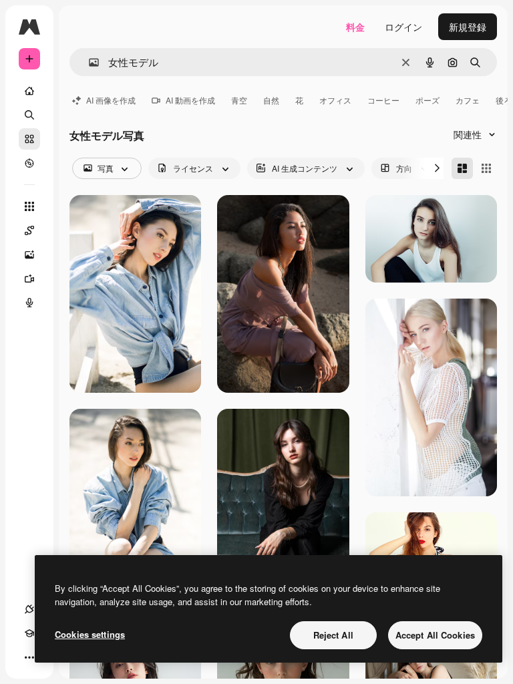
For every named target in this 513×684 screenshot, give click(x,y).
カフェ (468, 100)
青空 (239, 100)
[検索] (29, 115)
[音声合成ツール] (29, 302)
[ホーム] (29, 91)
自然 (271, 100)
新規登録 (467, 26)
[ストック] (29, 139)
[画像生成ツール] (29, 254)
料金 (355, 26)
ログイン (403, 26)
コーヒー (383, 100)
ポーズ (427, 100)
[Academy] (29, 633)
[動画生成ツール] (29, 278)
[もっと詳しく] (29, 163)
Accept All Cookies (435, 635)
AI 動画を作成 (190, 100)
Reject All (333, 635)
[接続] (29, 609)
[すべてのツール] (29, 206)
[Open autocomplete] (88, 62)
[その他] (29, 657)
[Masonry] (462, 168)
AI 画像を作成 (111, 100)
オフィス (335, 100)
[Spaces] (29, 230)
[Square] (486, 168)
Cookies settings (90, 634)
